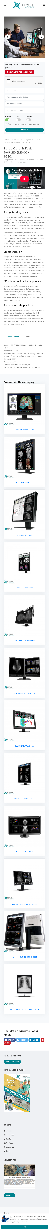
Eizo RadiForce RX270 (24, 482)
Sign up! (9, 1195)
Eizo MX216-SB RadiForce (24, 799)
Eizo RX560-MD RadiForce (24, 693)
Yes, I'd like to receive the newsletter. (24, 124)
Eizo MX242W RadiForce (24, 746)
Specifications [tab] (13, 336)
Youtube (9, 1143)
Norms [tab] (27, 336)
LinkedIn (8, 1131)
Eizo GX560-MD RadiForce (24, 640)
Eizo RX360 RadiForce (24, 588)
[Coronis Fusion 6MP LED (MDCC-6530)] (24, 37)
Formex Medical (12, 1056)
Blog (7, 1151)
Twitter (8, 1139)
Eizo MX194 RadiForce (24, 535)
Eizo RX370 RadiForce (24, 851)
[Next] (41, 36)
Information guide (14, 1070)
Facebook (9, 1135)
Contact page (12, 1062)
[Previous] (7, 36)
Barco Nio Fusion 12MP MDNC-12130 (24, 904)
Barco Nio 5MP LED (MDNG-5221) (24, 957)
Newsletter (10, 1160)
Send (25, 130)
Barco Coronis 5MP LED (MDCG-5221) (24, 1009)
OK (24, 1227)
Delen (11, 1040)
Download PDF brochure (20, 72)
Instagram (9, 1147)
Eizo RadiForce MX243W (24, 429)
